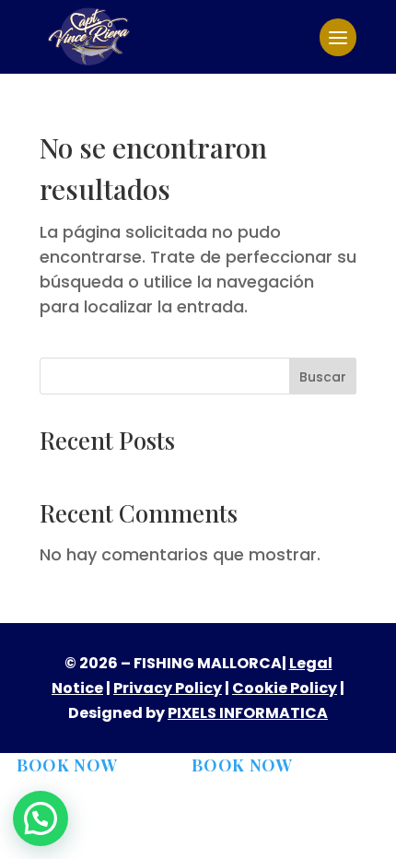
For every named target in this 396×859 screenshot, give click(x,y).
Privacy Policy (167, 688)
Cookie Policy (284, 688)
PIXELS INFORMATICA (248, 713)
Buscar (322, 377)
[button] (40, 818)
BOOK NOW (67, 765)
